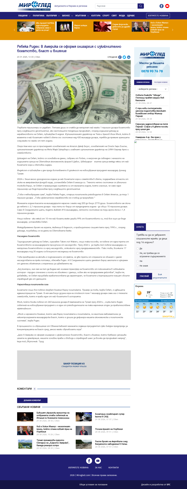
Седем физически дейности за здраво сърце (86, 26)
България (51, 15)
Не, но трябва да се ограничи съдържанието (153, 255)
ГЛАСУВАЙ (144, 276)
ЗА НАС (98, 467)
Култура (95, 15)
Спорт (106, 15)
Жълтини (80, 15)
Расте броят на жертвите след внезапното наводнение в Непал (111, 442)
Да (141, 248)
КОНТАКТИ (113, 467)
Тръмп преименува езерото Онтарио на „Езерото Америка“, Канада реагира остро (53, 443)
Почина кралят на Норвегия (161, 26)
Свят (114, 15)
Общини (23, 15)
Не (141, 261)
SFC (168, 484)
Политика (38, 15)
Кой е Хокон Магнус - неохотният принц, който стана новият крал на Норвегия (124, 27)
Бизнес (66, 15)
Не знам (144, 265)
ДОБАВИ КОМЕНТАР (32, 400)
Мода (122, 15)
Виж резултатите (160, 276)
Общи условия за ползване (93, 484)
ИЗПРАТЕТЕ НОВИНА (158, 15)
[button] (30, 15)
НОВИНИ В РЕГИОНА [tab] (143, 82)
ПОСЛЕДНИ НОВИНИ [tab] (160, 82)
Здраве (131, 15)
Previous (15, 29)
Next (172, 29)
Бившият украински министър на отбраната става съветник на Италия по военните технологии (53, 415)
